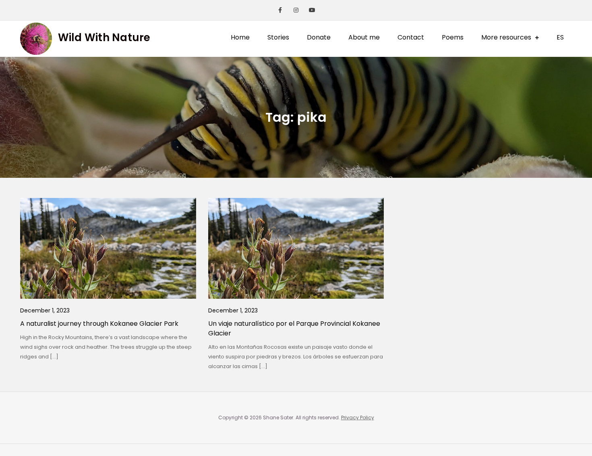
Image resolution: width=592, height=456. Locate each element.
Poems (453, 37)
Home (240, 37)
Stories (278, 37)
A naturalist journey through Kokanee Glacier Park (99, 323)
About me (364, 37)
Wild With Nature (104, 37)
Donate (319, 37)
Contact (410, 37)
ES (560, 37)
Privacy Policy (357, 417)
